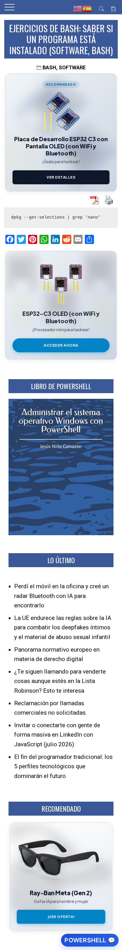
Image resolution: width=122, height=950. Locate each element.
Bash (49, 67)
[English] (78, 8)
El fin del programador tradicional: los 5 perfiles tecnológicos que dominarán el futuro (63, 766)
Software (72, 67)
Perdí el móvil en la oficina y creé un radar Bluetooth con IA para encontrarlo (61, 596)
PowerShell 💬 (89, 940)
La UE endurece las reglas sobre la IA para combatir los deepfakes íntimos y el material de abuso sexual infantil (62, 627)
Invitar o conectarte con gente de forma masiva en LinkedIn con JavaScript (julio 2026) (57, 735)
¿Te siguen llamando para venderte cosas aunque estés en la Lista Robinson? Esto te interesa (60, 681)
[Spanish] (87, 8)
